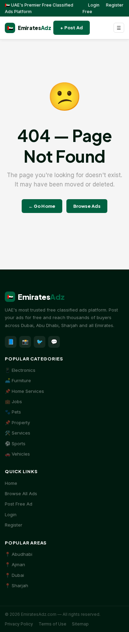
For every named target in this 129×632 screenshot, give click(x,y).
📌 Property (17, 422)
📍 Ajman (15, 564)
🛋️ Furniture (18, 380)
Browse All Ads (21, 493)
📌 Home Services (24, 391)
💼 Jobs (13, 401)
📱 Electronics (20, 370)
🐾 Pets (13, 412)
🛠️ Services (17, 433)
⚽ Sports (15, 443)
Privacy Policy (19, 623)
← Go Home (42, 206)
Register (13, 525)
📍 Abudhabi (18, 554)
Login (93, 5)
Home (11, 483)
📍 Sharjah (16, 585)
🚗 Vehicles (17, 454)
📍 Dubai (14, 575)
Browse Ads (86, 206)
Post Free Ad (18, 504)
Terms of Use (52, 623)
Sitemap (80, 623)
